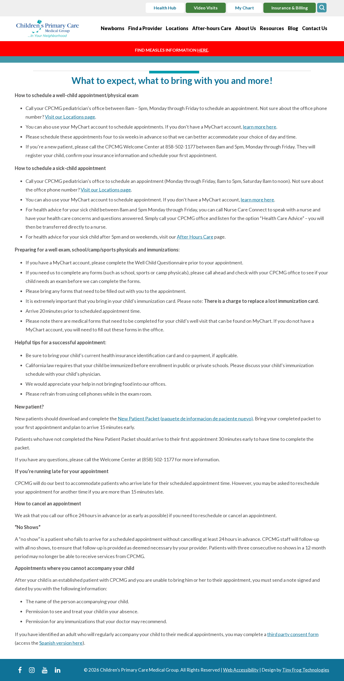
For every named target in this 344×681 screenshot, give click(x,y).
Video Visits (206, 7)
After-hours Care (211, 28)
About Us (245, 28)
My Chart (244, 7)
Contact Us (314, 28)
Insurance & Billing (289, 7)
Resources (272, 28)
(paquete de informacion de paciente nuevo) (206, 418)
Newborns (112, 28)
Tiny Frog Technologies (305, 670)
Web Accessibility (241, 670)
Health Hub (165, 7)
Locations (177, 28)
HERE (202, 49)
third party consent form (292, 634)
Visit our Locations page (70, 117)
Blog (293, 28)
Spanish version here (61, 643)
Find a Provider (145, 28)
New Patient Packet (139, 418)
